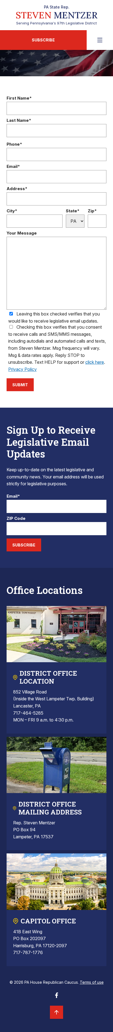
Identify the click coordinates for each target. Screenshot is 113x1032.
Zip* (92, 211)
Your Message (22, 233)
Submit (20, 384)
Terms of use (92, 982)
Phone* (14, 144)
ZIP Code (16, 518)
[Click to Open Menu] (100, 40)
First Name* (19, 98)
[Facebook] (56, 997)
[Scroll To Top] (56, 1012)
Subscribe (43, 40)
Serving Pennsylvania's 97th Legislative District (56, 15)
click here (94, 362)
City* (12, 211)
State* (73, 211)
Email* (13, 166)
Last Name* (19, 120)
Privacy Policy (22, 369)
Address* (17, 189)
